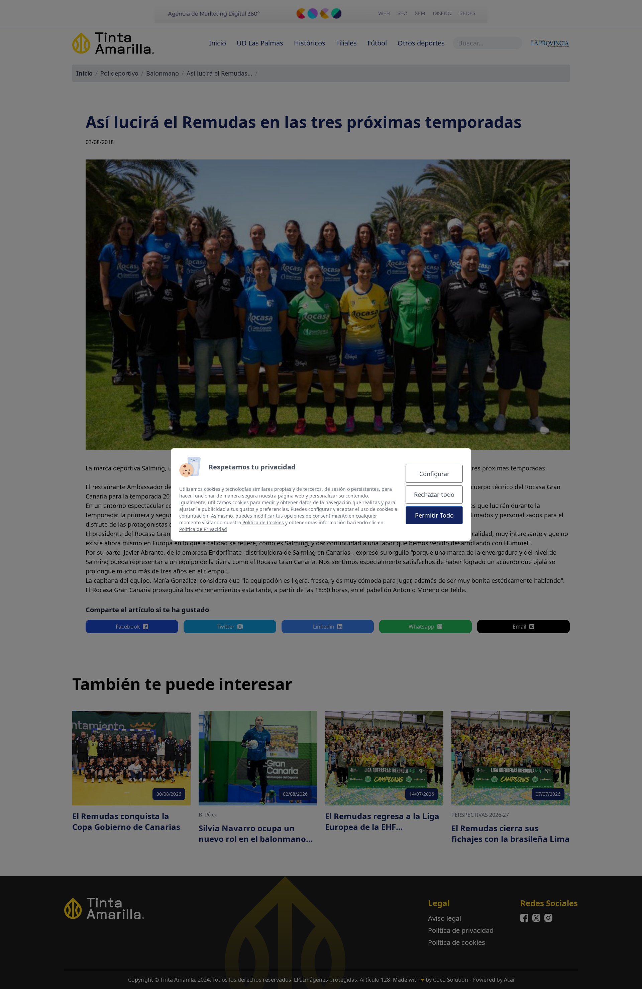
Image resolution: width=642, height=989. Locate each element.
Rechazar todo (434, 494)
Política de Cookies (263, 522)
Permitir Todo (434, 515)
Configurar (434, 474)
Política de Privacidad (203, 529)
